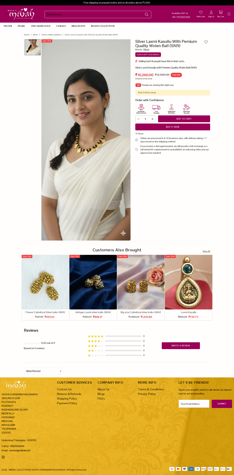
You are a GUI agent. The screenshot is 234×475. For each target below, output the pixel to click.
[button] (86, 139)
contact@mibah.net (19, 450)
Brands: (142, 49)
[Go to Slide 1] (33, 47)
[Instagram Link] (4, 457)
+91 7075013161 (181, 17)
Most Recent (33, 371)
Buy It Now (172, 127)
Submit (222, 403)
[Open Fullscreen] (125, 236)
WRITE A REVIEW (181, 345)
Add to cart (184, 118)
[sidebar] (228, 14)
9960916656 (17, 446)
